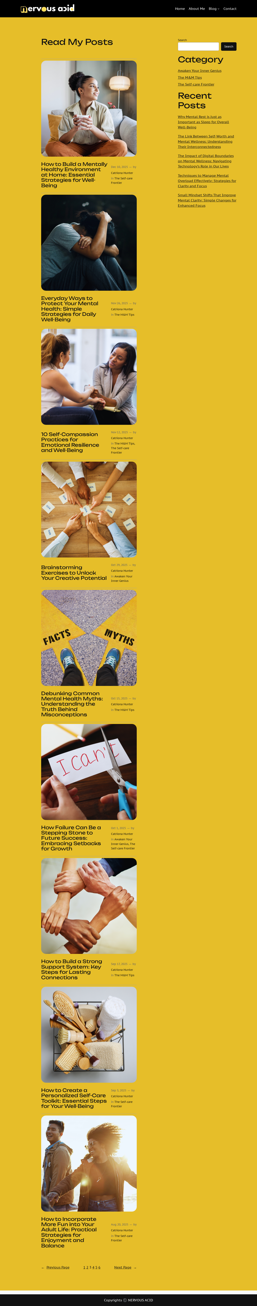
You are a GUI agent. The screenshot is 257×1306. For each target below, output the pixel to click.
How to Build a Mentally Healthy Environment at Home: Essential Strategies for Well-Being (74, 174)
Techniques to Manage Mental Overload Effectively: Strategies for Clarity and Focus (207, 180)
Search (182, 40)
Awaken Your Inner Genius (199, 70)
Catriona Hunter (122, 173)
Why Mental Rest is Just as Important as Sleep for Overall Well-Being (203, 122)
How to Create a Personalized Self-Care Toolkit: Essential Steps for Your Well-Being (74, 1098)
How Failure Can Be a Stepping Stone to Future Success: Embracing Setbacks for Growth (71, 838)
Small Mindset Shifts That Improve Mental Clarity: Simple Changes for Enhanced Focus (207, 200)
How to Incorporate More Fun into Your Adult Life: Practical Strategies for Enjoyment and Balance (69, 1232)
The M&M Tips (124, 314)
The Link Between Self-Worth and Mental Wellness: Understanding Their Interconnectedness (206, 141)
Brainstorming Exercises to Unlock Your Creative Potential (74, 573)
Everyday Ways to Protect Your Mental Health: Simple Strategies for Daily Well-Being (69, 309)
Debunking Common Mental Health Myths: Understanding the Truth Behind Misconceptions (72, 704)
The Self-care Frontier (196, 84)
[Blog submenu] (218, 9)
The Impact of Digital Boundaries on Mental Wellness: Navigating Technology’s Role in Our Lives (206, 161)
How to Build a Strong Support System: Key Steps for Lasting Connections (71, 969)
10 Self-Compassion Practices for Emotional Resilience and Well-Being (70, 442)
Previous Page (55, 1267)
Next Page (125, 1267)
